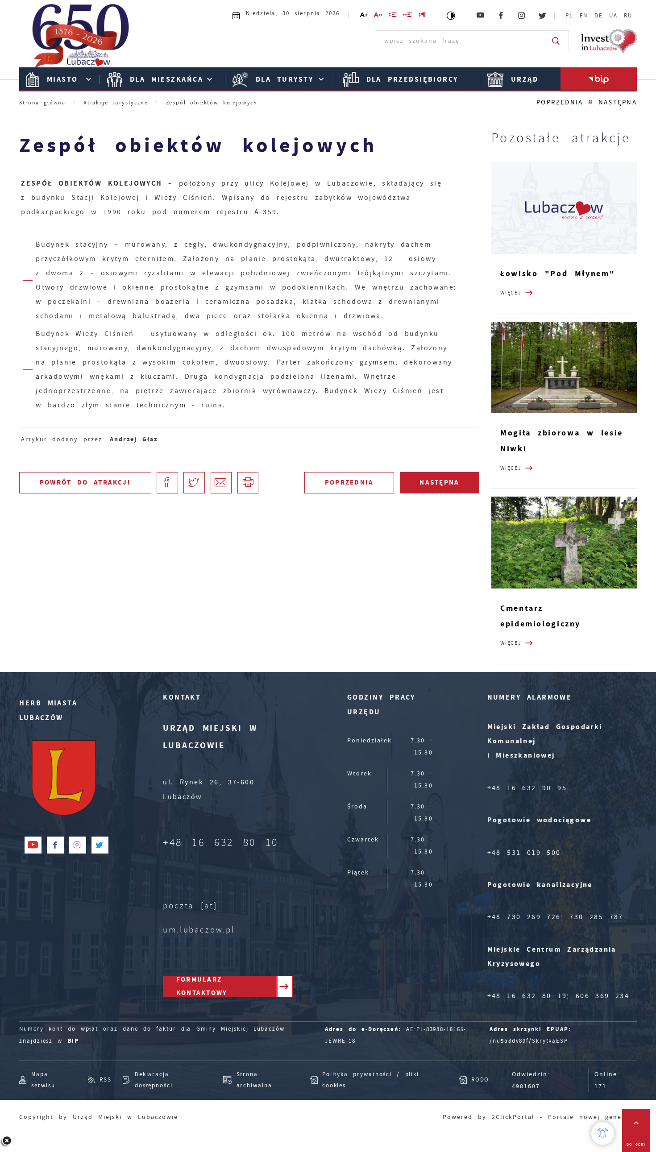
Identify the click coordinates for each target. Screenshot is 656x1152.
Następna (617, 102)
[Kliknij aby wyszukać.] (556, 40)
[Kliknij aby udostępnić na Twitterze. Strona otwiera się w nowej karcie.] (194, 482)
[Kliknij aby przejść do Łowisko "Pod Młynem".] (564, 208)
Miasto (62, 79)
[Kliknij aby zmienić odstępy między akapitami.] (422, 16)
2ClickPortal (513, 1117)
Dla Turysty (284, 79)
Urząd (524, 79)
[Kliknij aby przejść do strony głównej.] (81, 40)
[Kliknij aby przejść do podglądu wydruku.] (248, 482)
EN (584, 15)
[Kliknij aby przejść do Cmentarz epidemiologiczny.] (564, 542)
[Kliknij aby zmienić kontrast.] (451, 15)
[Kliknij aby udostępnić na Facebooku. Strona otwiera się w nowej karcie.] (167, 482)
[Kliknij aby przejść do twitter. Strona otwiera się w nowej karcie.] (542, 15)
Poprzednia (559, 102)
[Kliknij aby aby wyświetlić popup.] (602, 1133)
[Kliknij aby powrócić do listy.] (591, 103)
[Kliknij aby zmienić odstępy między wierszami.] (393, 16)
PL (569, 15)
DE (598, 15)
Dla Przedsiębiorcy (412, 79)
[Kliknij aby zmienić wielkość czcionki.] (364, 16)
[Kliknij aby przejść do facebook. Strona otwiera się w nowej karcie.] (501, 15)
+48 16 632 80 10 (220, 842)
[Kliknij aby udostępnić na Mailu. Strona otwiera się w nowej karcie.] (221, 482)
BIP (73, 1040)
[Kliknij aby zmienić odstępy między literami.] (378, 16)
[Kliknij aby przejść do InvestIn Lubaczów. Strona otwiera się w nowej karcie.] (609, 41)
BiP (599, 79)
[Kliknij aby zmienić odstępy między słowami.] (408, 16)
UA (613, 15)
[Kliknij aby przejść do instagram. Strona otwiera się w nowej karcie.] (522, 15)
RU (628, 15)
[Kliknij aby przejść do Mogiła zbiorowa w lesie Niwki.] (564, 368)
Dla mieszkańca (166, 79)
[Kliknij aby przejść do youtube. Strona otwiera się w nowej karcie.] (480, 15)
